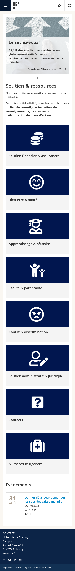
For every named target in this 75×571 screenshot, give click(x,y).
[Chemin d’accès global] (59, 5)
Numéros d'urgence (42, 567)
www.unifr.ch (11, 553)
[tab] (37, 78)
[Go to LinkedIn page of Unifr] (15, 560)
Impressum (8, 567)
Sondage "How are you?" (45, 69)
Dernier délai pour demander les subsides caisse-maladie (45, 499)
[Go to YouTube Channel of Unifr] (9, 560)
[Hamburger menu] (5, 5)
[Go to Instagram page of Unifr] (20, 560)
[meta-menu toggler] (69, 5)
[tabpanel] (37, 45)
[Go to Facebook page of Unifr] (4, 559)
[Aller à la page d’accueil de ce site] (16, 5)
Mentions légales (23, 567)
